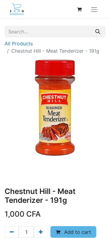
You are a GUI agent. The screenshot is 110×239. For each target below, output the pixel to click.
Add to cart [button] (77, 232)
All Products (19, 43)
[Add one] (41, 232)
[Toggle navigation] (94, 9)
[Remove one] (12, 232)
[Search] (97, 31)
